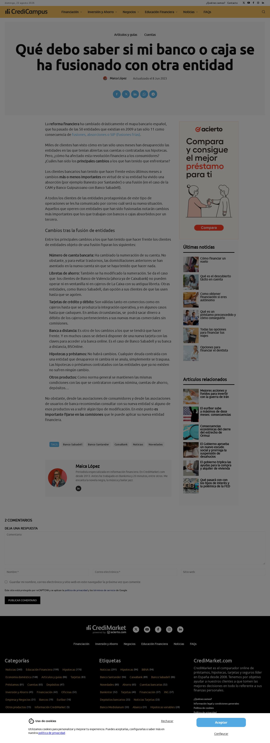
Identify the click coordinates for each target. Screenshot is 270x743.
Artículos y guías (125, 34)
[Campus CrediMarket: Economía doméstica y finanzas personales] (106, 629)
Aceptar (221, 722)
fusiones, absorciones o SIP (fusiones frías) (106, 135)
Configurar (221, 733)
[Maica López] (60, 478)
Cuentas (150, 34)
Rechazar (167, 721)
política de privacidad (51, 732)
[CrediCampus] (26, 12)
